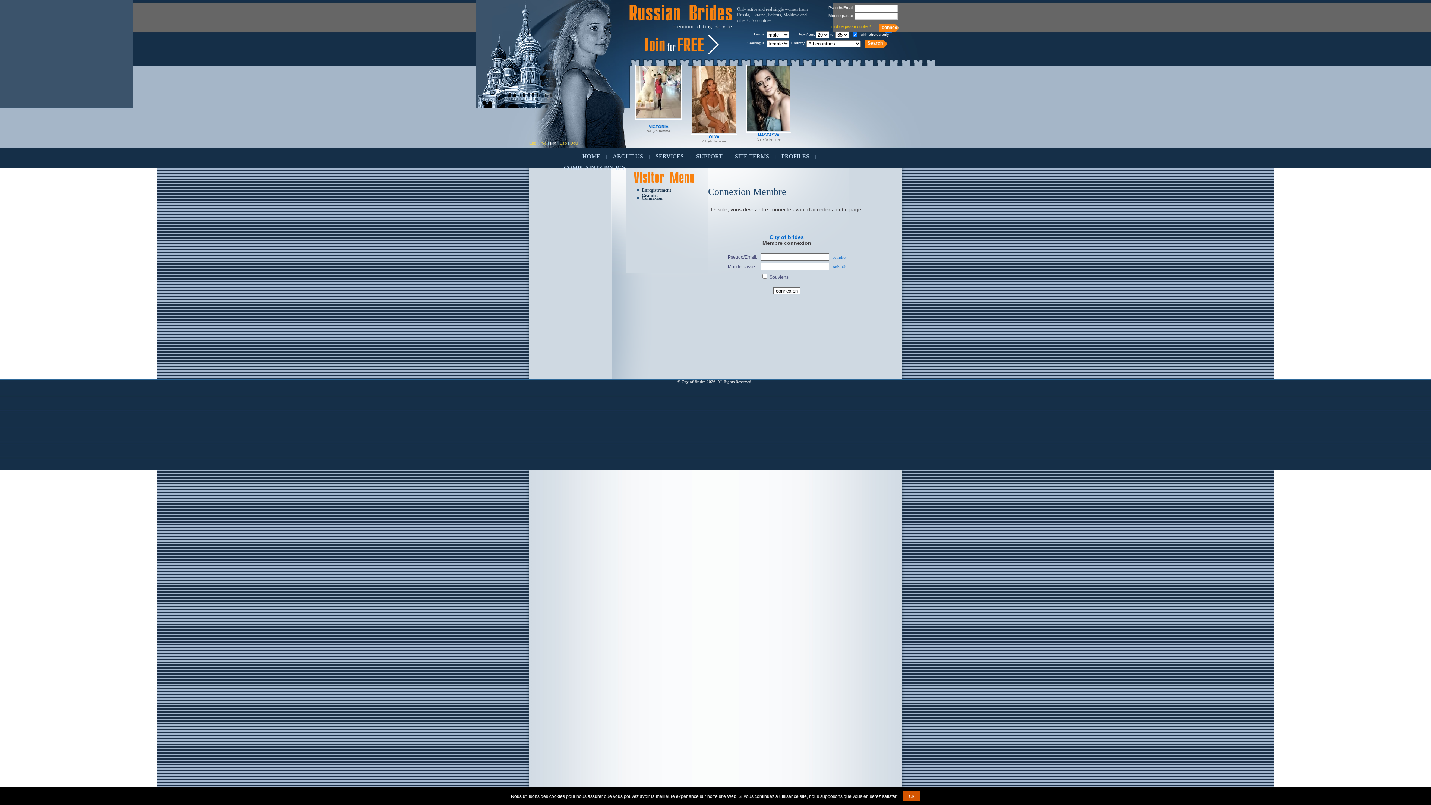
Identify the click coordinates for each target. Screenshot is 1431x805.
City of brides (787, 237)
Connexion (652, 198)
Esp (563, 143)
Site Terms (752, 156)
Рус (543, 143)
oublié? (839, 267)
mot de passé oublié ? (851, 26)
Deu (574, 143)
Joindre (839, 257)
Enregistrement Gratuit (656, 190)
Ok (911, 796)
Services (670, 156)
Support (709, 156)
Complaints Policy (595, 168)
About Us (628, 156)
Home (591, 156)
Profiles (795, 156)
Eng (532, 143)
